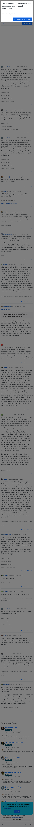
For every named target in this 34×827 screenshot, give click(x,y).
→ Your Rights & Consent (22, 19)
